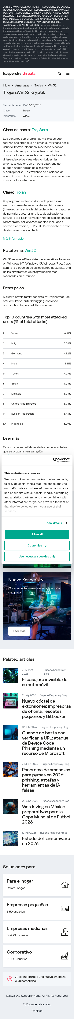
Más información (14, 238)
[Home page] (19, 73)
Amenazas (22, 85)
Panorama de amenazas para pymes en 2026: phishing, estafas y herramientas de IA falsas (46, 780)
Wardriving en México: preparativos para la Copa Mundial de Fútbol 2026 (46, 814)
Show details (53, 523)
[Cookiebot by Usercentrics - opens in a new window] (53, 460)
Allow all (37, 534)
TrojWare (40, 130)
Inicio (6, 85)
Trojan (39, 85)
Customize (35, 545)
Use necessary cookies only (37, 556)
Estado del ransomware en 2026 (46, 841)
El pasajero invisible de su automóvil (44, 682)
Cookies (37, 1011)
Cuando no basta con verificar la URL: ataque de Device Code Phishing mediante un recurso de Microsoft (45, 743)
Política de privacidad (37, 1004)
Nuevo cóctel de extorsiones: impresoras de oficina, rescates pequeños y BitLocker (46, 708)
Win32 (52, 85)
